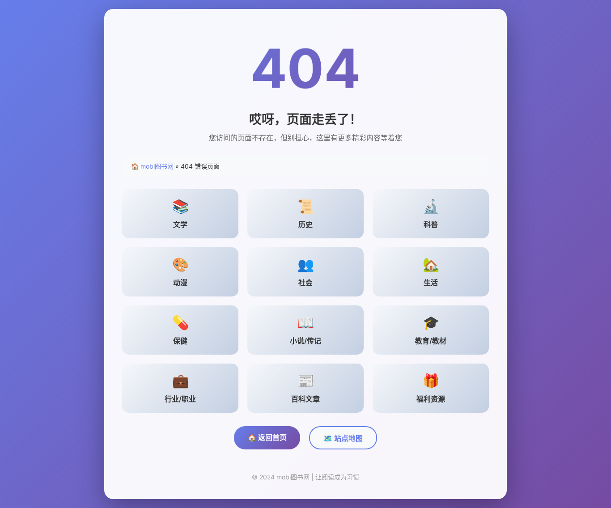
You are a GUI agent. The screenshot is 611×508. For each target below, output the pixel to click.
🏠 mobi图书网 (152, 166)
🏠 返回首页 (267, 437)
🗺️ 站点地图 (343, 438)
